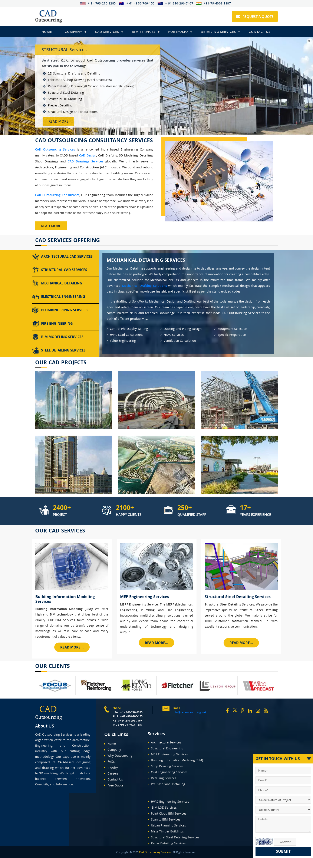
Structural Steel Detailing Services (175, 837)
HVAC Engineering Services (170, 801)
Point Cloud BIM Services (168, 813)
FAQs (111, 761)
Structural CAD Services (64, 269)
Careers (113, 773)
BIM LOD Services (164, 807)
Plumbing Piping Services (64, 310)
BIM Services (143, 31)
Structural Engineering (167, 748)
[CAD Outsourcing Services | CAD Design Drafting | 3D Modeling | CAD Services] (48, 16)
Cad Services (107, 31)
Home (47, 31)
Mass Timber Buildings (167, 831)
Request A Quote (258, 16)
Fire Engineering (57, 323)
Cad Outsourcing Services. (155, 852)
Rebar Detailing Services (168, 843)
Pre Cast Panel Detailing (168, 784)
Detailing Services (218, 31)
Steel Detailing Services (63, 350)
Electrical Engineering (63, 296)
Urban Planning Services (168, 825)
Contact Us (259, 31)
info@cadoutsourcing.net (189, 712)
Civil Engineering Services (169, 772)
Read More (58, 121)
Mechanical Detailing (61, 283)
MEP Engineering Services (169, 754)
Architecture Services (166, 742)
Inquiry (113, 767)
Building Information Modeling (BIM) (177, 760)
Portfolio (178, 31)
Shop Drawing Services (167, 766)
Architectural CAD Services (67, 256)
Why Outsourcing (120, 755)
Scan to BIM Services (165, 819)
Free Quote (115, 785)
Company (73, 31)
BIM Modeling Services (62, 336)
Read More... (72, 647)
